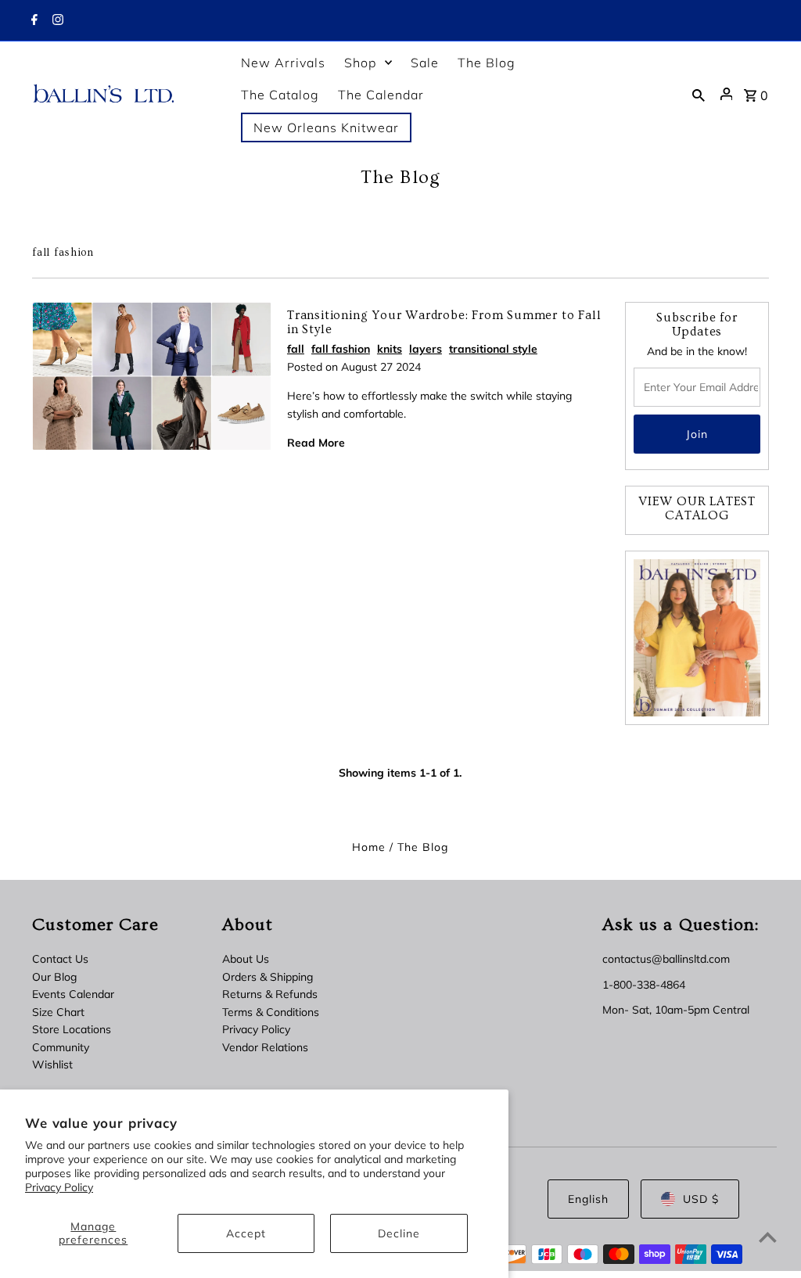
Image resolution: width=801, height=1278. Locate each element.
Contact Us (60, 959)
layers (425, 349)
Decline (399, 1233)
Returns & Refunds (270, 994)
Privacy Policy (59, 1187)
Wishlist (52, 1064)
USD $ (701, 1199)
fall (295, 349)
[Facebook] (32, 21)
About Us (245, 959)
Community (60, 1047)
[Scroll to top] (767, 1237)
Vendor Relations (265, 1047)
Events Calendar (73, 994)
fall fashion (340, 349)
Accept (246, 1233)
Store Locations (71, 1029)
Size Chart (58, 1012)
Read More (316, 443)
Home (369, 847)
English (588, 1199)
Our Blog (54, 977)
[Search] (698, 93)
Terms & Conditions (270, 1012)
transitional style (493, 349)
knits (389, 349)
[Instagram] (55, 21)
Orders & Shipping (267, 977)
